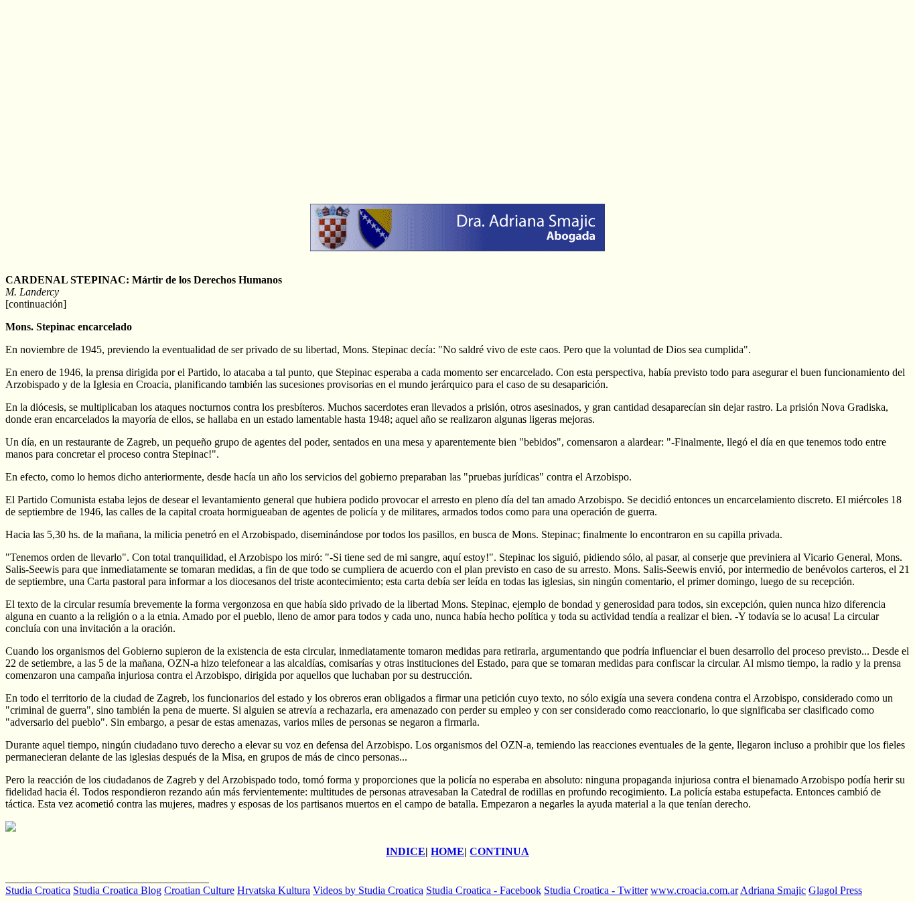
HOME (447, 851)
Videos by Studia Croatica (368, 890)
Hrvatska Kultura (273, 890)
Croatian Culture (199, 890)
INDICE (405, 851)
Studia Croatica (37, 890)
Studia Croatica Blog (117, 890)
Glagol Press (835, 890)
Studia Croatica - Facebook (483, 890)
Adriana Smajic (773, 890)
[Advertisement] (407, 99)
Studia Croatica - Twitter (596, 890)
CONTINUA (499, 851)
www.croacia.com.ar (694, 890)
